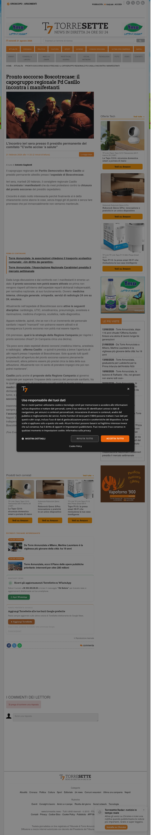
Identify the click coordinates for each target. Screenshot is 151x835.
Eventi (11, 56)
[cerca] (140, 40)
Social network (100, 804)
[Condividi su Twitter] (14, 645)
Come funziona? (14, 631)
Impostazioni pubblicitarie (78, 426)
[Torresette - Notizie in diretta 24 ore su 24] (75, 777)
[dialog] (75, 417)
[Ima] (123, 295)
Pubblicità (81, 814)
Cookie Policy (68, 814)
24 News (79, 49)
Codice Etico (54, 814)
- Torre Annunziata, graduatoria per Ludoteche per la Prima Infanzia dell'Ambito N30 (119, 363)
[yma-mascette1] (133, 28)
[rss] (143, 3)
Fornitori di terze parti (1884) (81, 415)
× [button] (128, 389)
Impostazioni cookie (54, 430)
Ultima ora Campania (121, 49)
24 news (79, 792)
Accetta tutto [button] (115, 438)
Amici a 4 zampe (65, 804)
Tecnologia (104, 56)
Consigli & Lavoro (27, 58)
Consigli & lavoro (47, 804)
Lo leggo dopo (86, 154)
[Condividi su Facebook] (9, 645)
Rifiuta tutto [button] (85, 438)
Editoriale (68, 792)
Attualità (13, 49)
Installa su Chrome (116, 827)
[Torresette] (75, 28)
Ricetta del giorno (66, 58)
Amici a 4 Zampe (46, 58)
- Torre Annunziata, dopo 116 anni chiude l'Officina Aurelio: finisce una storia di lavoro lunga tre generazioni (121, 334)
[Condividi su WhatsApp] (19, 645)
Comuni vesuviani (93, 792)
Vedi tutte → (88, 475)
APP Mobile (93, 814)
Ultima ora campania (113, 792)
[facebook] (128, 3)
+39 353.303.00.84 (30, 588)
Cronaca (27, 49)
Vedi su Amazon (20, 520)
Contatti (139, 56)
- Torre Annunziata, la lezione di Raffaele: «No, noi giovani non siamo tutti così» (121, 375)
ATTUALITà (18, 65)
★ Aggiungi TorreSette (21, 621)
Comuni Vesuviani (97, 49)
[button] (33, 438)
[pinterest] (138, 3)
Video (126, 56)
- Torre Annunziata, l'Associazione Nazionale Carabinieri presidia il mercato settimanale (121, 452)
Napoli (139, 49)
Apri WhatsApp (19, 597)
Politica (41, 49)
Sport (67, 49)
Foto (117, 56)
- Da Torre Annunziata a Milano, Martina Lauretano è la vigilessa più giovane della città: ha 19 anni (122, 349)
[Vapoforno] (123, 483)
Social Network (86, 58)
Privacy (43, 814)
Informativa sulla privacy (78, 430)
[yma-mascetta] (18, 28)
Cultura (55, 49)
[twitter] (133, 3)
